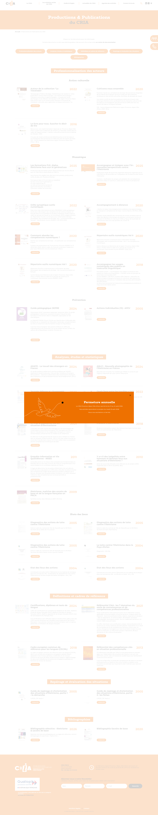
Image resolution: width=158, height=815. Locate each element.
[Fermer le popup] (130, 395)
